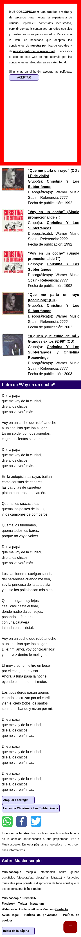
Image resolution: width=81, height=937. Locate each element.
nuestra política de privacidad (33, 51)
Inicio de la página (16, 931)
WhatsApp (7, 821)
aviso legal (58, 62)
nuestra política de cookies (49, 45)
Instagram (37, 903)
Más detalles (32, 888)
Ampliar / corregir (15, 800)
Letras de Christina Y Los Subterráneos (30, 808)
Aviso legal (10, 915)
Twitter (36, 821)
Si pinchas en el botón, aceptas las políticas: (40, 71)
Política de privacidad (41, 915)
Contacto (61, 909)
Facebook (21, 821)
